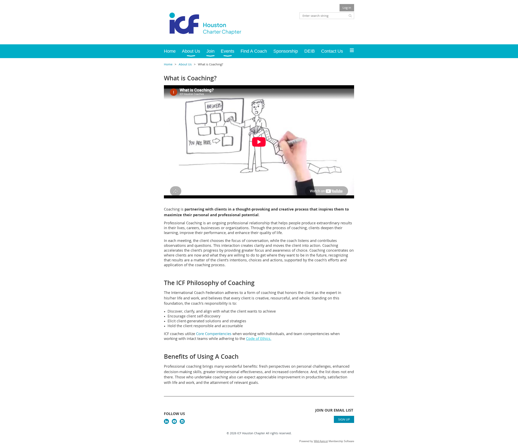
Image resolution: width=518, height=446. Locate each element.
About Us (185, 64)
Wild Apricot (321, 441)
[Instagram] (182, 421)
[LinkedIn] (166, 421)
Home (168, 64)
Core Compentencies (213, 333)
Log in (347, 7)
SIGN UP (344, 419)
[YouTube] (174, 421)
